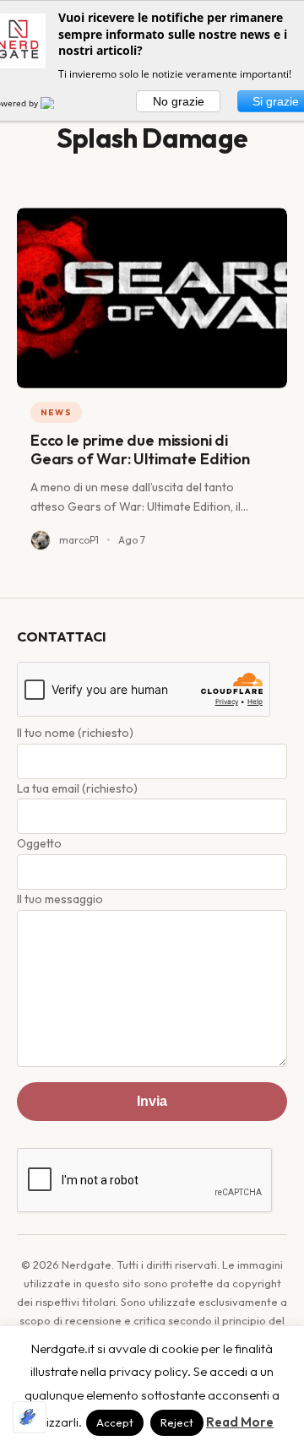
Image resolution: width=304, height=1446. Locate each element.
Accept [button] (114, 1422)
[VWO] (57, 103)
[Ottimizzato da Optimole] (29, 1417)
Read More (240, 1422)
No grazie (178, 101)
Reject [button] (176, 1422)
